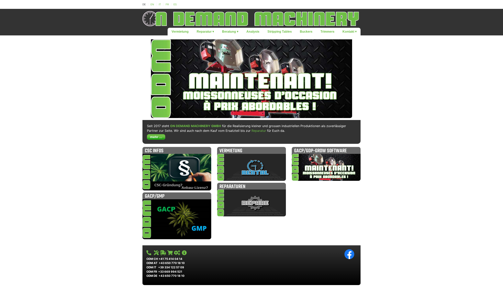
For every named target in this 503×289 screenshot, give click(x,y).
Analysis (252, 31)
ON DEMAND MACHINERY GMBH (195, 126)
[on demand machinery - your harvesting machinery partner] (251, 18)
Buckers (306, 31)
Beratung (230, 31)
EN (152, 4)
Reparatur (205, 31)
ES (175, 4)
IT (160, 4)
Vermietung (180, 31)
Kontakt (349, 31)
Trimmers (327, 31)
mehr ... (156, 137)
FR (167, 4)
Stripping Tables (279, 31)
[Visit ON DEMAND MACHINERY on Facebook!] (349, 254)
